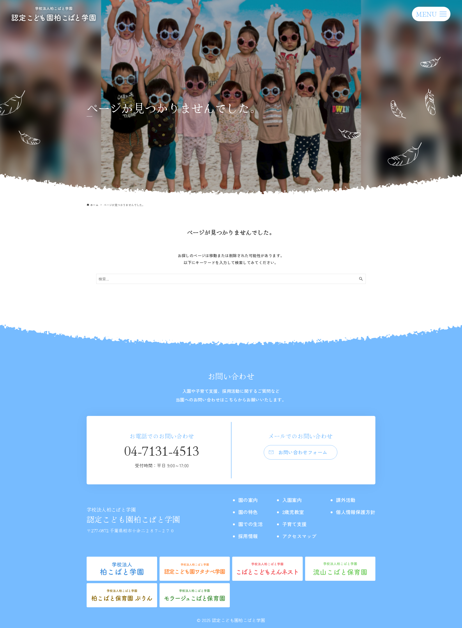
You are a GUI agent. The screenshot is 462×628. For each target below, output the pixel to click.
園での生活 (250, 524)
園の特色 (248, 511)
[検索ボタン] (361, 279)
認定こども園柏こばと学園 (133, 515)
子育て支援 (294, 524)
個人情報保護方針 (355, 511)
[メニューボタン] (431, 14)
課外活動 (346, 499)
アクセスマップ (299, 536)
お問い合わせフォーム (302, 452)
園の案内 (248, 499)
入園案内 (292, 499)
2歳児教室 (293, 511)
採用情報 (248, 536)
